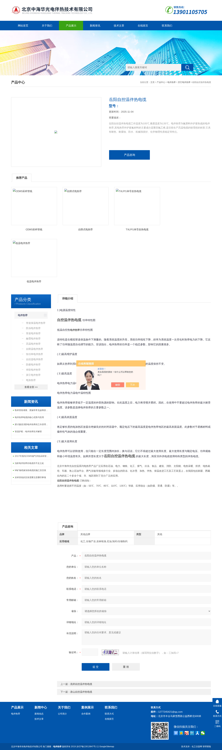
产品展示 (71, 25)
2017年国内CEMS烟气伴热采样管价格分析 (33, 456)
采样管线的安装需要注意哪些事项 (30, 477)
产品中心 (161, 82)
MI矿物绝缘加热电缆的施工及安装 (30, 470)
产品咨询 (129, 154)
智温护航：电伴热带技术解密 (28, 431)
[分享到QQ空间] (181, 733)
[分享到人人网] (197, 733)
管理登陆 (207, 746)
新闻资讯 (95, 25)
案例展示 (87, 707)
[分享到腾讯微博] (192, 733)
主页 (152, 82)
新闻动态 (39, 713)
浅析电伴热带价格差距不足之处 (29, 463)
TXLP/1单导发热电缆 (137, 229)
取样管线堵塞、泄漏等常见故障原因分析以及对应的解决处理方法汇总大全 (33, 410)
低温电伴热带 (34, 281)
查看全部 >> (31, 387)
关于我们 (47, 25)
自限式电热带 (85, 229)
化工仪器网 (197, 746)
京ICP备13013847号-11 (87, 746)
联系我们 (167, 25)
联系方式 (109, 713)
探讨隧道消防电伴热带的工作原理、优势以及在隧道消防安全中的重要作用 (33, 424)
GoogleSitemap (106, 746)
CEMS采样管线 (34, 229)
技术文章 (119, 25)
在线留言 (143, 25)
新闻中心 (41, 707)
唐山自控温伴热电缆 (81, 691)
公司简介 (62, 713)
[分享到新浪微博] (187, 733)
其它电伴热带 (184, 82)
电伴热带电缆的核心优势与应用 (29, 417)
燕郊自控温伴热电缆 (81, 684)
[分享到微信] (203, 733)
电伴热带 (171, 82)
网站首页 (23, 25)
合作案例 (85, 713)
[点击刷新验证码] (110, 652)
